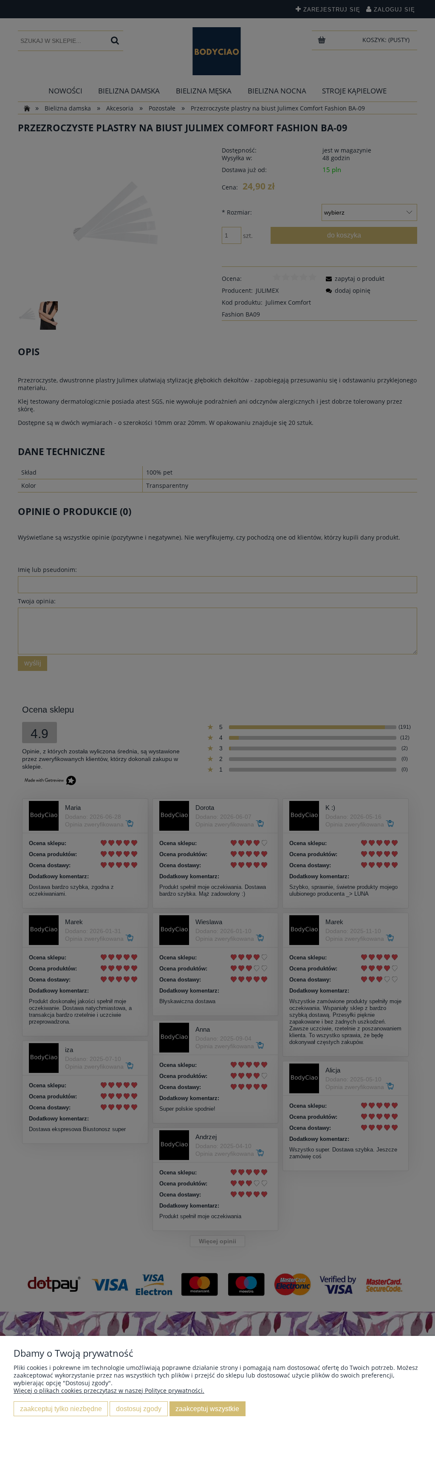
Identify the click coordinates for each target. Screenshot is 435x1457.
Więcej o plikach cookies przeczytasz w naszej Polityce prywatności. (109, 1390)
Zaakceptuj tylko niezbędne (61, 1408)
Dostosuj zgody (138, 1408)
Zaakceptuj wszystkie (207, 1408)
